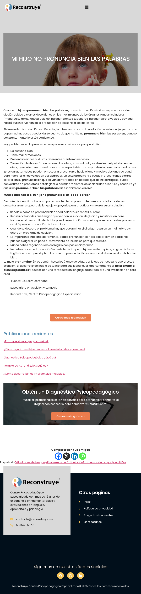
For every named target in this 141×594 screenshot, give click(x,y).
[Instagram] (70, 575)
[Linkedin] (74, 456)
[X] (66, 456)
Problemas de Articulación (65, 462)
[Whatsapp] (82, 456)
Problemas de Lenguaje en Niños (104, 462)
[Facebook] (58, 456)
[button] (87, 7)
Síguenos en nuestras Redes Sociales (70, 567)
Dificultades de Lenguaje (31, 462)
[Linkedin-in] (80, 575)
